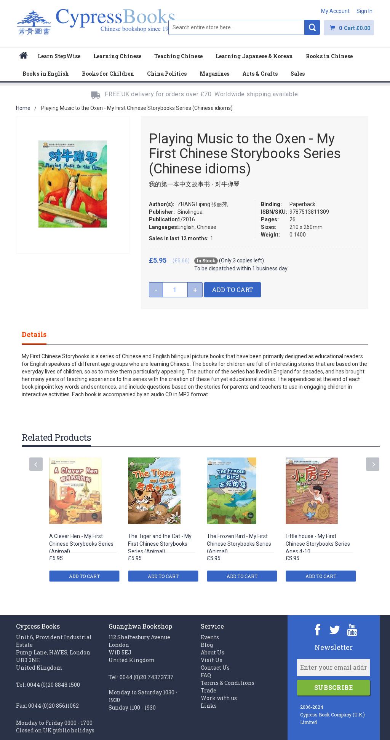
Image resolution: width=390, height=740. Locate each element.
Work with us (219, 698)
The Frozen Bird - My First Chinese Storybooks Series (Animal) (239, 543)
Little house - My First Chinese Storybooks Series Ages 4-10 (318, 543)
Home (23, 108)
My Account (335, 11)
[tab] (42, 334)
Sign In (364, 11)
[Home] (23, 56)
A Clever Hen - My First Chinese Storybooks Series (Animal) (81, 543)
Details (34, 334)
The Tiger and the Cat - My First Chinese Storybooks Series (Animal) (160, 543)
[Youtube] (352, 629)
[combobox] (236, 27)
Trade (208, 690)
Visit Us (211, 660)
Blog (207, 644)
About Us (212, 652)
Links (209, 705)
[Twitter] (335, 629)
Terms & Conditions (227, 682)
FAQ (206, 675)
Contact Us (215, 667)
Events (210, 637)
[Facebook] (317, 629)
